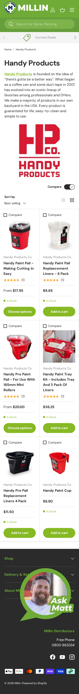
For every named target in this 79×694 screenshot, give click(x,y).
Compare (54, 187)
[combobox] (39, 24)
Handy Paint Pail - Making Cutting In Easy (19, 268)
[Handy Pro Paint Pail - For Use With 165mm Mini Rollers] (20, 346)
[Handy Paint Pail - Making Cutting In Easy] (20, 235)
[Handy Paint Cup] (59, 463)
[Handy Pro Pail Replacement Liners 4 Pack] (20, 463)
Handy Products (26, 49)
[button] (62, 10)
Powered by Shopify (34, 683)
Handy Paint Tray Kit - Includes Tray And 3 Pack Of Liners (59, 382)
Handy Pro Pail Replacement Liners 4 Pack (16, 495)
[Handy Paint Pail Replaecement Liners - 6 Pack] (59, 235)
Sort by (9, 197)
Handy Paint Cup (57, 490)
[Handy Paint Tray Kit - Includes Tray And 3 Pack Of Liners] (59, 346)
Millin (17, 683)
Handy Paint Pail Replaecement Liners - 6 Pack (56, 268)
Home (8, 49)
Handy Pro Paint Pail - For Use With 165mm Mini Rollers (19, 382)
